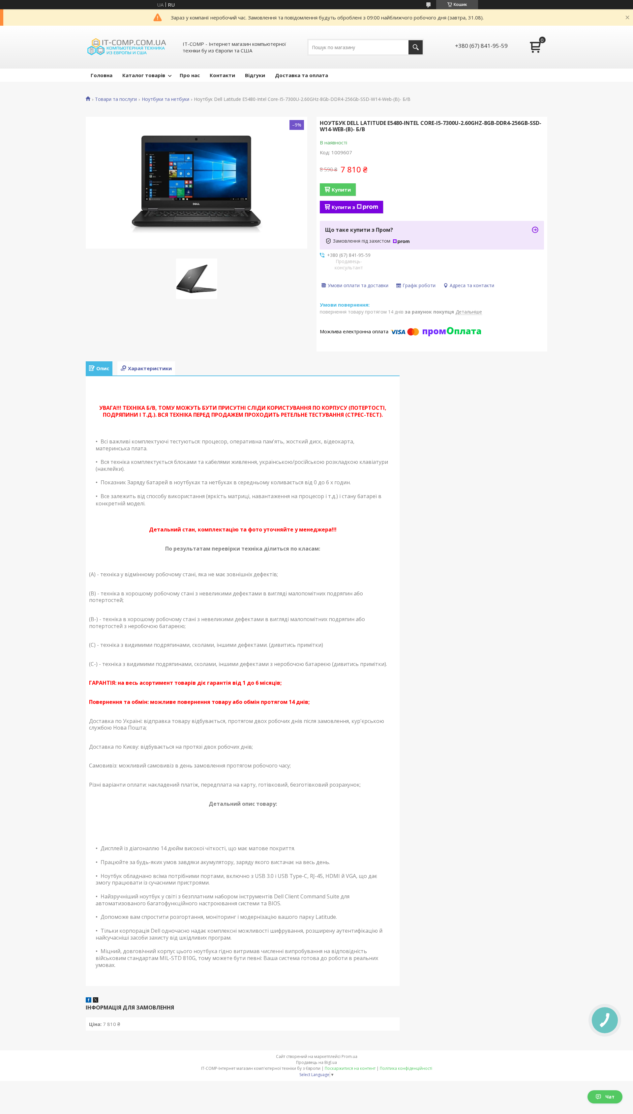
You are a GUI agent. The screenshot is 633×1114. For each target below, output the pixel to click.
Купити (341, 189)
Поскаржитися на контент (350, 1068)
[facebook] (88, 1000)
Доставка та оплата (301, 75)
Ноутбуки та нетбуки (165, 99)
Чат (610, 1097)
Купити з (343, 207)
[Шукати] (415, 47)
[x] (95, 1000)
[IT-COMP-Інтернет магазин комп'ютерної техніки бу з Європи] (127, 47)
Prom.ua (349, 1056)
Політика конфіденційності (406, 1068)
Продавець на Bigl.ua (316, 1062)
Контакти (222, 75)
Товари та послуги (116, 99)
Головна (101, 75)
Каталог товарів (143, 75)
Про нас (190, 75)
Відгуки (255, 75)
